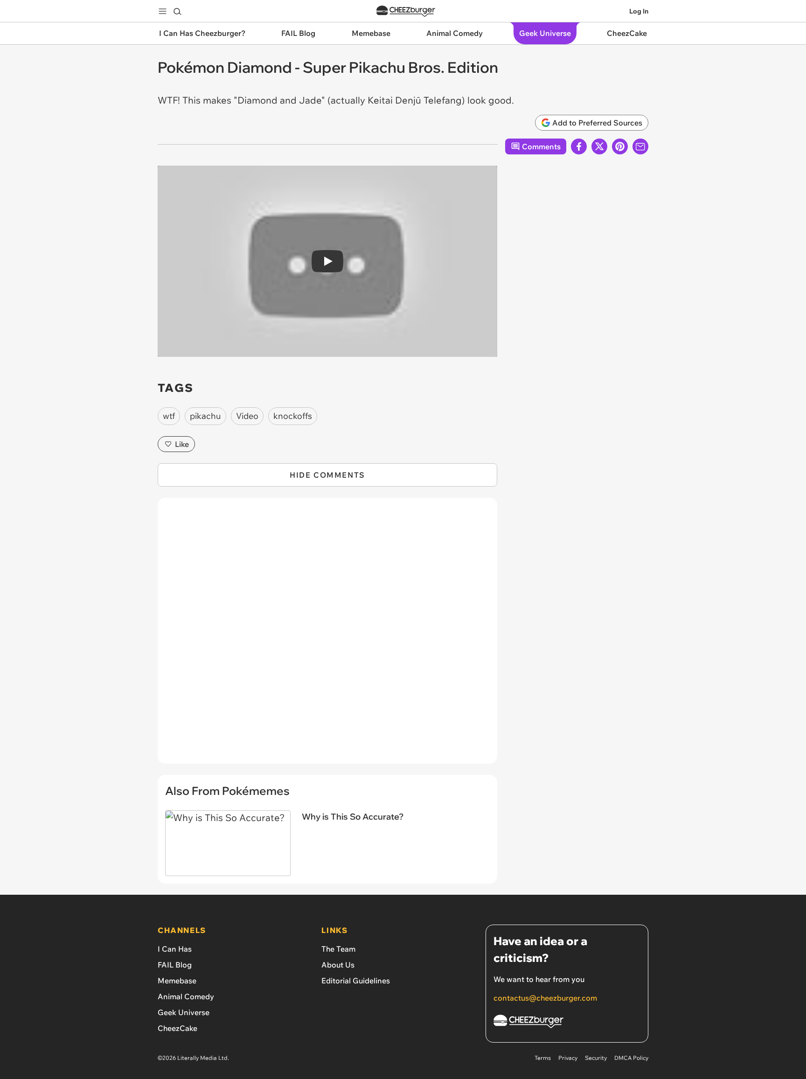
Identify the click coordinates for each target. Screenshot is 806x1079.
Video (247, 416)
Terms (543, 1057)
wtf (169, 416)
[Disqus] (327, 635)
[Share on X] (599, 146)
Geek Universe (183, 1012)
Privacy (567, 1057)
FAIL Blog (175, 964)
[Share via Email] (640, 146)
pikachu (205, 416)
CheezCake (177, 1028)
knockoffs (292, 416)
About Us (337, 964)
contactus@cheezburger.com (545, 997)
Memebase (177, 980)
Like (182, 444)
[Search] (177, 11)
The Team (338, 949)
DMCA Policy (631, 1057)
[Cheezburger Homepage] (405, 11)
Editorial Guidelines (355, 980)
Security (596, 1057)
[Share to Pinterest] (620, 146)
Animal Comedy (186, 996)
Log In (638, 11)
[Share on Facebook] (579, 146)
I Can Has (175, 949)
